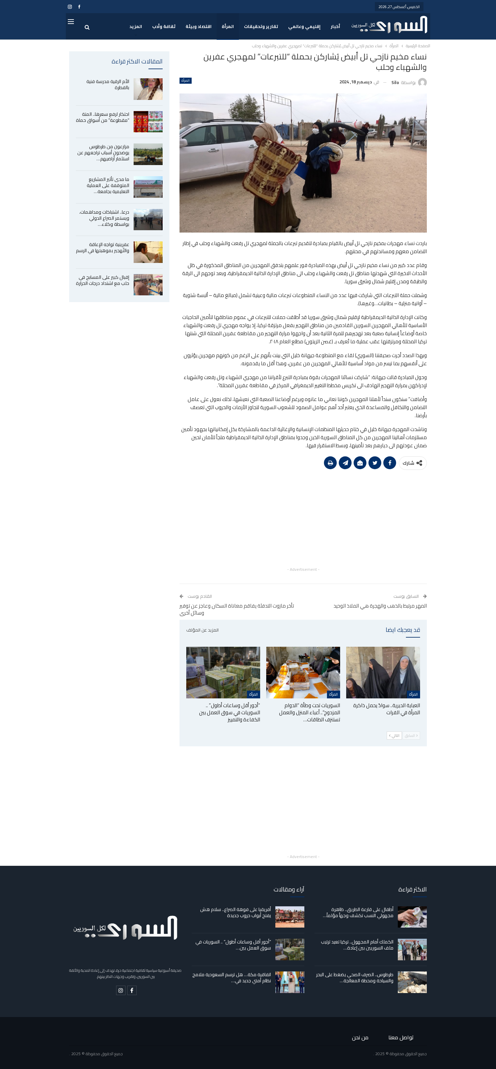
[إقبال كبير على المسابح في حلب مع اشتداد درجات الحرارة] (148, 285)
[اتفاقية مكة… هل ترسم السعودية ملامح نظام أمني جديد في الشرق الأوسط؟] (289, 982)
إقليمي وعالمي (304, 26)
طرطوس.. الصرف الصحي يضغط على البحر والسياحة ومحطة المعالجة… (354, 977)
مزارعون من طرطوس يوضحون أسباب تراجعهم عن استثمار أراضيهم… (103, 152)
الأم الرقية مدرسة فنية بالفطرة (107, 84)
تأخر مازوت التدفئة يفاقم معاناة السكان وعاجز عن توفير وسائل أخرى (237, 609)
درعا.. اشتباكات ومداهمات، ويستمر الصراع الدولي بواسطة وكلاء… (104, 218)
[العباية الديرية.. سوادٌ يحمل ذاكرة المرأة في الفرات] (383, 672)
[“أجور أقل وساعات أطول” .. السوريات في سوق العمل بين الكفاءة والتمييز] (223, 672)
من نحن (360, 1037)
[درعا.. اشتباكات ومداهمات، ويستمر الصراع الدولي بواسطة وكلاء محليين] (148, 220)
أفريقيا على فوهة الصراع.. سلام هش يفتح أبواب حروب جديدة (235, 912)
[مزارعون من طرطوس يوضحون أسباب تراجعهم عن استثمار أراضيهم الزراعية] (148, 154)
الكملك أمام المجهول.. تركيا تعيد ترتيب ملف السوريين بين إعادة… (357, 944)
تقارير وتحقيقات (261, 26)
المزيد (136, 26)
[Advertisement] (303, 518)
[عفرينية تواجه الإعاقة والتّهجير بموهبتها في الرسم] (148, 252)
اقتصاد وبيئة (199, 26)
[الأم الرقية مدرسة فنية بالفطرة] (148, 89)
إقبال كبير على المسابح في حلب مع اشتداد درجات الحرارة (102, 280)
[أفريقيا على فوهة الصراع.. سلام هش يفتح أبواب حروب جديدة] (289, 917)
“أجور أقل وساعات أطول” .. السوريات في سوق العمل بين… (233, 944)
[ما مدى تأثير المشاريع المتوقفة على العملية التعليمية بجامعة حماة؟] (148, 187)
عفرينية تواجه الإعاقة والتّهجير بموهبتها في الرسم (102, 247)
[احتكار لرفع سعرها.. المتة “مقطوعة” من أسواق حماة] (148, 122)
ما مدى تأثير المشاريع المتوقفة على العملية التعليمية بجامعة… (108, 185)
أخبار (335, 26)
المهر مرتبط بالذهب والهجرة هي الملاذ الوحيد (380, 606)
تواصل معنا (401, 1037)
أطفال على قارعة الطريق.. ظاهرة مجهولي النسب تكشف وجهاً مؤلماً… (358, 912)
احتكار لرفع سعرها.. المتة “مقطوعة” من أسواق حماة (102, 117)
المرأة (228, 26)
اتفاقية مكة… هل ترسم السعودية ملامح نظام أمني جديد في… (231, 977)
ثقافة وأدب (163, 26)
